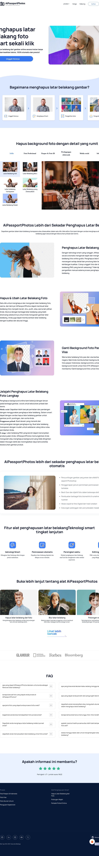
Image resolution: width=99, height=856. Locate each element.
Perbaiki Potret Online (59, 803)
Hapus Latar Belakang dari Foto (60, 795)
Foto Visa (3, 797)
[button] (67, 4)
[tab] (27, 686)
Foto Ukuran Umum (7, 801)
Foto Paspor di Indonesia (8, 794)
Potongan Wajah (57, 799)
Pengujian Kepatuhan (7, 805)
